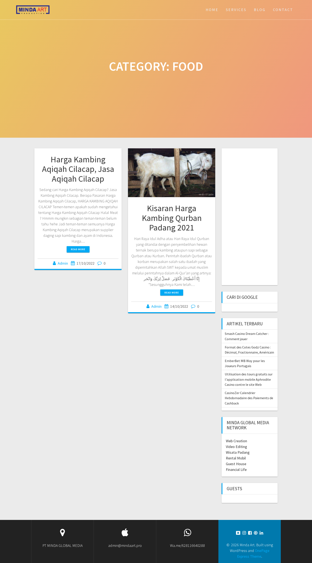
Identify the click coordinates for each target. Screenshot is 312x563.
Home (212, 9)
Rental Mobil (236, 458)
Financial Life (236, 469)
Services (236, 9)
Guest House (236, 463)
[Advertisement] (249, 216)
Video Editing (236, 446)
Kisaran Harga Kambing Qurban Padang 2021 (172, 218)
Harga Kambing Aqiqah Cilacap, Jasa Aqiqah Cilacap (78, 169)
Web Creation (236, 440)
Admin (63, 263)
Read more (78, 249)
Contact (283, 9)
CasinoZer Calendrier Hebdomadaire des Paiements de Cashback (249, 398)
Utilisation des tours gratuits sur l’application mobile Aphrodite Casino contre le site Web (249, 379)
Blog (260, 9)
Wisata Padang (238, 452)
